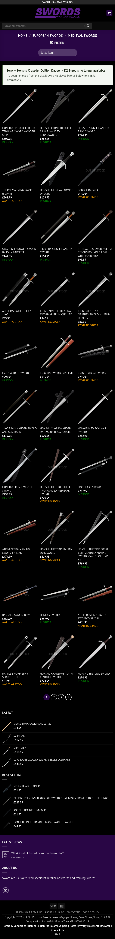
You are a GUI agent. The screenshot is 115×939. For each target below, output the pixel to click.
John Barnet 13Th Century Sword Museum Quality (94, 314)
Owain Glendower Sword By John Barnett (19, 250)
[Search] (88, 26)
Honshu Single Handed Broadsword (93, 129)
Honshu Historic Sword (94, 673)
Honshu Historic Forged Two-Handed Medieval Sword (56, 490)
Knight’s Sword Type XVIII (56, 373)
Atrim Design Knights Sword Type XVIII (92, 616)
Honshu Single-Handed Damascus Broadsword (56, 430)
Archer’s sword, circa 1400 (16, 312)
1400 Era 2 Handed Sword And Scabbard (19, 430)
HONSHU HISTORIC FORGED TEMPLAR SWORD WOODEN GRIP (18, 131)
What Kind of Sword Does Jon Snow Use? (37, 853)
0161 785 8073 (65, 2)
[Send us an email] (6, 890)
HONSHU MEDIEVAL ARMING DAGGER (56, 191)
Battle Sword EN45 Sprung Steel (15, 675)
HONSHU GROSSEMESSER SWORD (17, 488)
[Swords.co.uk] (57, 13)
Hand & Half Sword (15, 373)
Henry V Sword (50, 615)
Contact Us (73, 912)
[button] (4, 13)
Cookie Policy (91, 912)
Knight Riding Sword (92, 373)
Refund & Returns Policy (42, 925)
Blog (61, 912)
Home (22, 35)
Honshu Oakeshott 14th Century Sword (56, 675)
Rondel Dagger (88, 190)
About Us (50, 912)
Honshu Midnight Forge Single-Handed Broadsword (56, 131)
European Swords (47, 35)
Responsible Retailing (29, 912)
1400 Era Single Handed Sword (56, 250)
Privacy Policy (86, 925)
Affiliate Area (103, 925)
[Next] (68, 697)
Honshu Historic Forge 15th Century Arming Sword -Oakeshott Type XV (93, 554)
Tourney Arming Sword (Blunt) (18, 191)
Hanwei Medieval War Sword (92, 430)
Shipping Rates (67, 925)
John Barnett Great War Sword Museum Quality (56, 312)
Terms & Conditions (14, 925)
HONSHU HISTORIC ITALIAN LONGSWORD (56, 551)
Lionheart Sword (89, 487)
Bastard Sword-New (16, 615)
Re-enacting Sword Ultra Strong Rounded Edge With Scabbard (95, 252)
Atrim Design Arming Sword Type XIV (16, 551)
